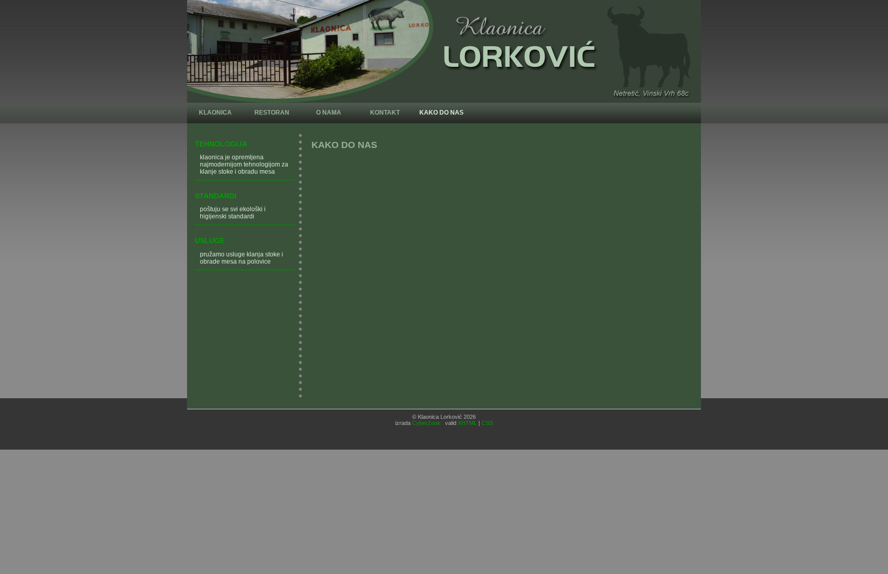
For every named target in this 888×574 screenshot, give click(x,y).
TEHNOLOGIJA (221, 144)
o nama (328, 112)
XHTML (467, 423)
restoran (271, 112)
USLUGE (210, 240)
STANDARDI (215, 196)
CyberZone (426, 423)
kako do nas (441, 112)
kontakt (385, 112)
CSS (487, 423)
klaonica (215, 112)
